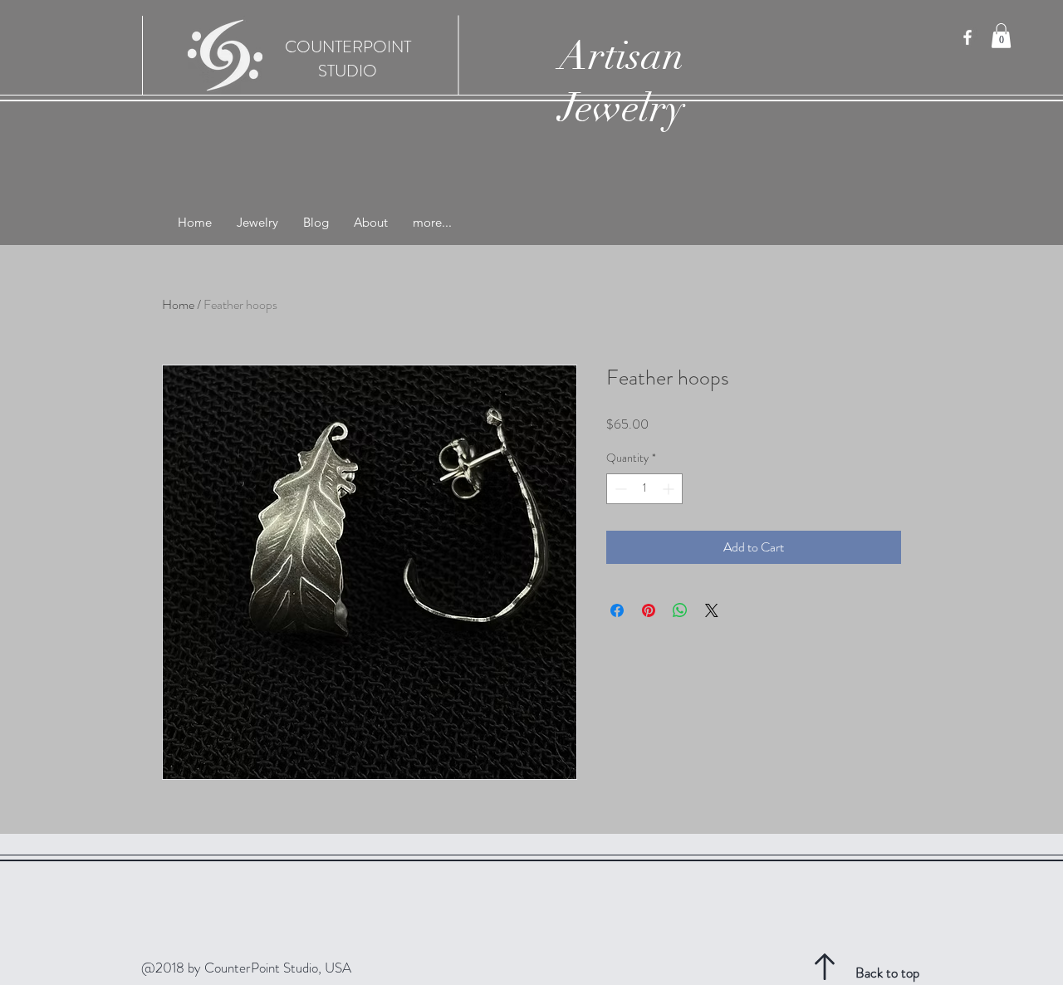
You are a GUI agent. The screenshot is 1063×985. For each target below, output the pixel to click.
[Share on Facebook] (617, 610)
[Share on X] (712, 610)
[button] (1001, 35)
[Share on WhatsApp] (680, 610)
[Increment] (669, 488)
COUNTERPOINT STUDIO (348, 59)
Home (178, 304)
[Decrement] (619, 488)
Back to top (887, 973)
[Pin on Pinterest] (649, 610)
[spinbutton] (644, 488)
